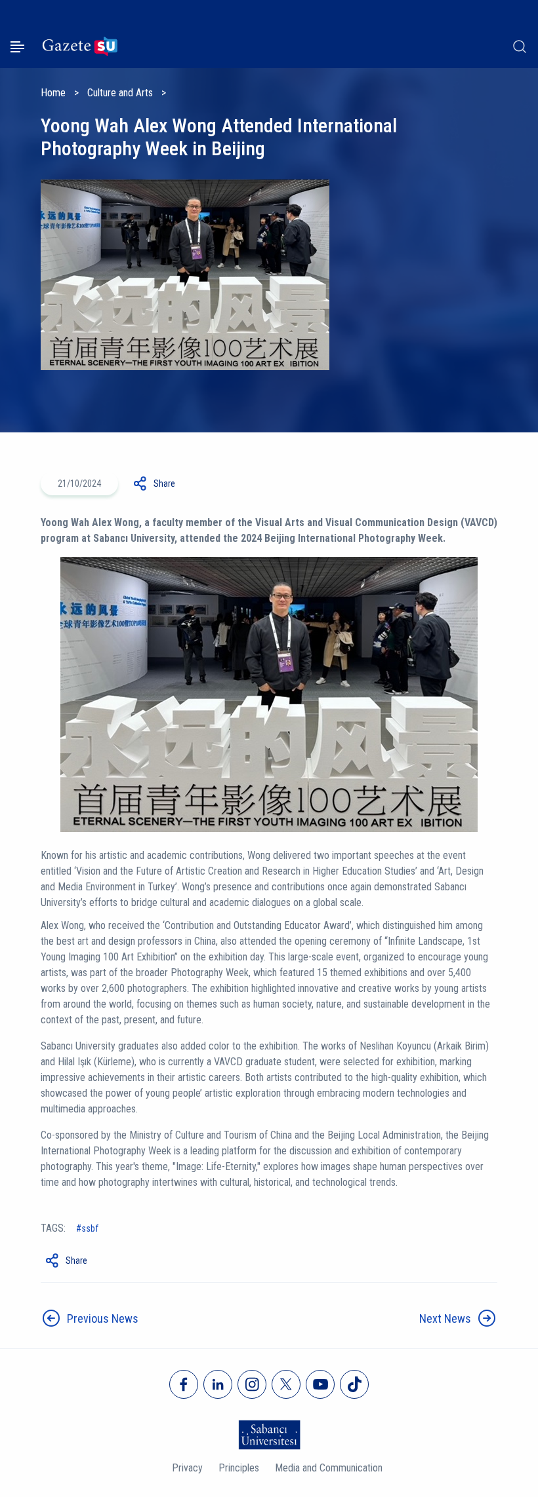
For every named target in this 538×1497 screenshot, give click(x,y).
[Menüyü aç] (17, 46)
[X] (286, 1384)
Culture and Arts (120, 92)
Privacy (187, 1468)
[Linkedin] (217, 1384)
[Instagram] (252, 1384)
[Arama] (520, 46)
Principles (238, 1468)
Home (53, 92)
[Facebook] (183, 1384)
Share (164, 483)
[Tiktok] (354, 1384)
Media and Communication (329, 1468)
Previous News (102, 1318)
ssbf (89, 1228)
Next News (445, 1318)
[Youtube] (320, 1384)
